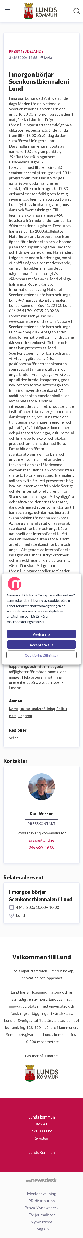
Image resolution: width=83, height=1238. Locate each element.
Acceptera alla (41, 645)
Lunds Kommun (41, 1152)
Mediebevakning (41, 1193)
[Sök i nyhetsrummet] (76, 11)
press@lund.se (41, 840)
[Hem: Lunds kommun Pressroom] (40, 11)
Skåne (14, 737)
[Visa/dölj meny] (7, 11)
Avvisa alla (41, 634)
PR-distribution (41, 1200)
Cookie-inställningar (41, 655)
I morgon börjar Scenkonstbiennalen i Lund (40, 895)
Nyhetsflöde (41, 1221)
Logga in (41, 1228)
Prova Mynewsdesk (42, 1207)
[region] (41, 619)
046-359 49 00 (41, 847)
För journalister (41, 1214)
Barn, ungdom (20, 715)
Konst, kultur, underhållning (32, 708)
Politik (61, 708)
